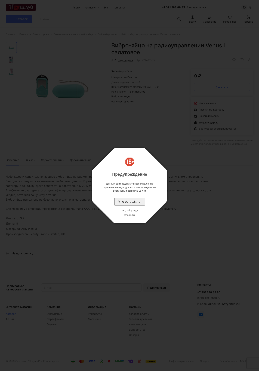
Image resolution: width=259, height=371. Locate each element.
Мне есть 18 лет (129, 201)
